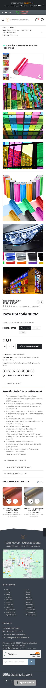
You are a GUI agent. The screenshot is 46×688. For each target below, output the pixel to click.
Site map (9, 607)
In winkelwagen (31, 346)
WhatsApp (32, 371)
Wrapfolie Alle (14, 514)
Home (28, 595)
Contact (9, 602)
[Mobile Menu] (3, 20)
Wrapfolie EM (34, 357)
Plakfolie (29, 600)
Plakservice (10, 610)
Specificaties (11, 615)
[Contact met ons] (23, 564)
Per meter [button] (25, 328)
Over (8, 592)
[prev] (41, 302)
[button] (38, 74)
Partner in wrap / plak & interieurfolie (20, 6)
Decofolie (29, 602)
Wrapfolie (25, 357)
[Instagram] (10, 12)
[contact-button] (31, 662)
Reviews (9, 600)
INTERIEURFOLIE (17, 3)
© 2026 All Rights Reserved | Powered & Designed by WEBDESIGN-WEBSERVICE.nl (17, 675)
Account (9, 605)
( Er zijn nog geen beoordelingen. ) (26, 306)
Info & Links (9, 584)
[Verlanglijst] (42, 19)
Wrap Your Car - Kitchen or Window (23, 542)
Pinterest (23, 371)
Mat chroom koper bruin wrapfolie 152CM (12, 509)
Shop (8, 595)
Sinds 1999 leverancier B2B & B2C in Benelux (23, 546)
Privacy (9, 597)
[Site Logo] (17, 20)
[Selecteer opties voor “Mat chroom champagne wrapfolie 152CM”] (37, 501)
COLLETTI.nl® (29, 3)
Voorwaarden (31, 615)
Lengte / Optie (9, 328)
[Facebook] (2, 12)
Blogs (28, 592)
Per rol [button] (36, 328)
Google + (18, 371)
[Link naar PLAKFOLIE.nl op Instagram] (12, 681)
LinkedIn (14, 371)
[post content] (12, 496)
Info (27, 590)
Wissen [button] (22, 332)
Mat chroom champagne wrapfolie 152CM (33, 509)
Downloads (10, 612)
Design (28, 597)
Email (28, 371)
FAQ (7, 590)
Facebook (5, 371)
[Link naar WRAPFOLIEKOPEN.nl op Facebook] (6, 681)
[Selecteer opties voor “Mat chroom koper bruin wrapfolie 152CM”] (15, 501)
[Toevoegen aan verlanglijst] (9, 501)
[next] (38, 302)
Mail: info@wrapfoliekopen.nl (16, 637)
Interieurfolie (30, 612)
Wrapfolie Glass (8, 360)
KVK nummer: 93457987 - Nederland (16, 643)
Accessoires (30, 610)
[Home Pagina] (23, 537)
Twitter (9, 371)
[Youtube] (6, 12)
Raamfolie (17, 357)
